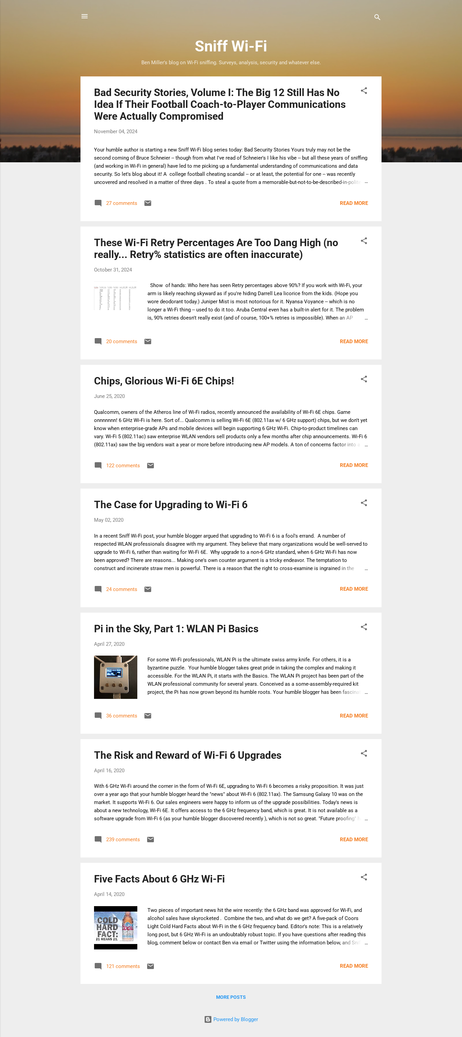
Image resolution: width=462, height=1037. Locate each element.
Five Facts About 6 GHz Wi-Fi (159, 879)
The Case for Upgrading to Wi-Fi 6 (171, 505)
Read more (354, 203)
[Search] (377, 18)
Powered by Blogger (235, 1019)
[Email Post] (148, 206)
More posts (231, 997)
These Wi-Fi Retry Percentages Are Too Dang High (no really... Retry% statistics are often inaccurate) (216, 248)
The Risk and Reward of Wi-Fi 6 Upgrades (187, 755)
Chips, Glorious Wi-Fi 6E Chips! (164, 381)
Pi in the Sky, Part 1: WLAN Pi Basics (176, 629)
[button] (364, 92)
